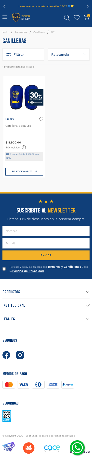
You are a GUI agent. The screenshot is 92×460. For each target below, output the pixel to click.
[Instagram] (20, 355)
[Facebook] (6, 355)
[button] (67, 18)
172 (53, 32)
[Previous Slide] (4, 6)
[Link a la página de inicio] (5, 32)
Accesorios (21, 32)
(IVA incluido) (15, 147)
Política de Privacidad (28, 271)
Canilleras (39, 32)
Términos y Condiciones (64, 266)
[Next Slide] (88, 6)
